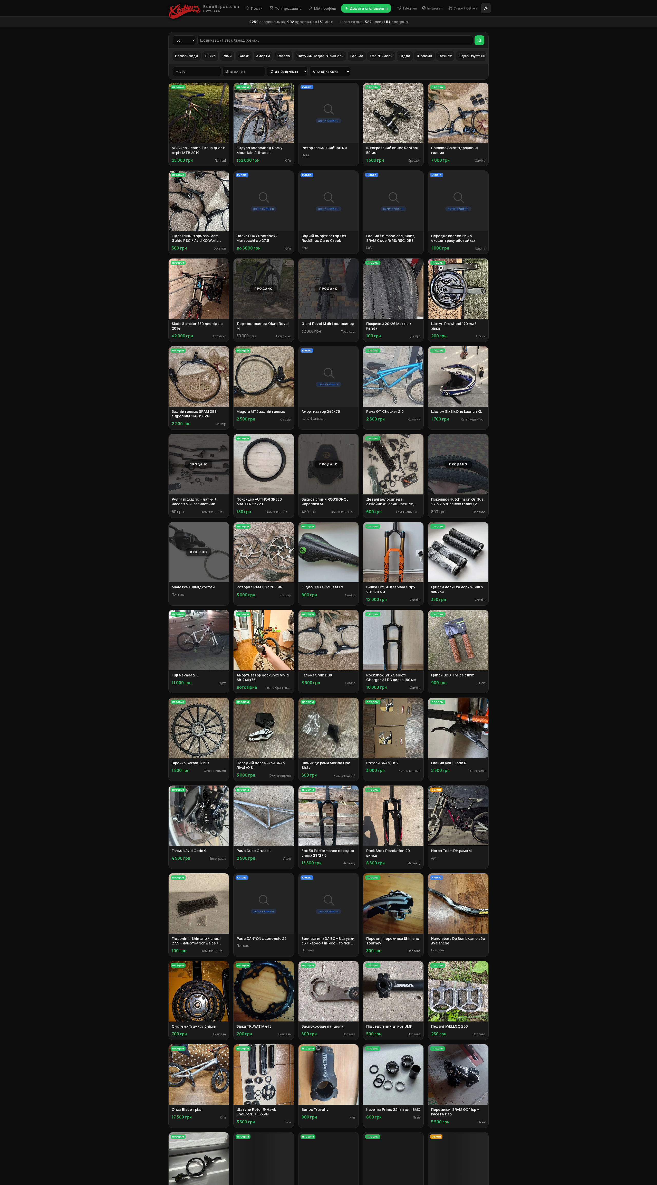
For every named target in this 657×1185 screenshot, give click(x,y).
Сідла (404, 55)
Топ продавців (288, 8)
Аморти (263, 55)
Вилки (243, 55)
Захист (445, 55)
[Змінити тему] (486, 8)
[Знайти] (479, 40)
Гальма (356, 55)
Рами (227, 55)
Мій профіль (325, 8)
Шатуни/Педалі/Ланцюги (320, 55)
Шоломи (424, 55)
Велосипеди (186, 55)
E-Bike (210, 55)
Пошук (256, 8)
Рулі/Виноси (381, 55)
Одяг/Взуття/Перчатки (480, 55)
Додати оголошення (369, 8)
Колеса (283, 55)
